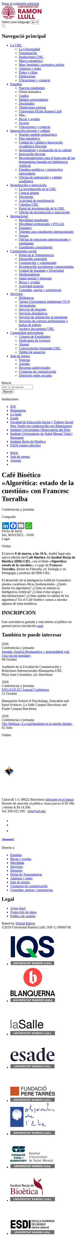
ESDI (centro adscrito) (25, 445)
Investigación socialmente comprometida (46, 266)
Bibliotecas (26, 298)
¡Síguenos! (8, 839)
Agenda (24, 364)
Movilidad (17, 863)
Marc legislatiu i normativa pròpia (41, 64)
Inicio (14, 453)
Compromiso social (23, 251)
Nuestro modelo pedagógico (38, 134)
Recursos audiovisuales (34, 367)
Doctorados (26, 103)
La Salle (15, 414)
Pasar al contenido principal (20, 3)
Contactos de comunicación (37, 371)
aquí (40, 626)
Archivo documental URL (36, 329)
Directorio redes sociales (35, 375)
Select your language (16, 22)
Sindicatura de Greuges (34, 340)
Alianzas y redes (30, 68)
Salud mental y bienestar (35, 278)
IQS (13, 406)
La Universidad (29, 49)
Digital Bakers (25, 923)
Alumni (24, 344)
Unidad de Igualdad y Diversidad (41, 270)
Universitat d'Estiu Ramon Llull (40, 111)
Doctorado (26, 197)
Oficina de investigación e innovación (44, 212)
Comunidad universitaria (26, 333)
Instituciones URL (31, 57)
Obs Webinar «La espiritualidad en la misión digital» (37, 724)
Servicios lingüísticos (33, 313)
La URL (16, 45)
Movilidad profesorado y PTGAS (41, 224)
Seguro (23, 235)
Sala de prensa (20, 356)
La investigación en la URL (37, 189)
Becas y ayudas (29, 119)
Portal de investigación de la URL (42, 208)
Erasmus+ (25, 228)
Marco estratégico (31, 61)
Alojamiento (27, 305)
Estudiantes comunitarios (35, 247)
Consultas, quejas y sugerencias (40, 290)
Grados (24, 96)
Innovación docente (32, 154)
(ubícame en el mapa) (59, 799)
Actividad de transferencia (36, 200)
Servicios (16, 294)
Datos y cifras (28, 72)
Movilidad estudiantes (33, 220)
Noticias (24, 360)
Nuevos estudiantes (32, 88)
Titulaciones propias (32, 107)
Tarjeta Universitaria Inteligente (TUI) (44, 301)
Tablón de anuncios (32, 352)
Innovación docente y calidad (30, 131)
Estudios (16, 84)
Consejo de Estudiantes (34, 336)
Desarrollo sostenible (33, 259)
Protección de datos (23, 912)
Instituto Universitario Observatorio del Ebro (40, 430)
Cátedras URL (28, 204)
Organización (28, 53)
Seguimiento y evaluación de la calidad (45, 150)
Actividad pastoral (31, 286)
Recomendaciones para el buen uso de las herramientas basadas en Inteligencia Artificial (47, 161)
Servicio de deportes (32, 309)
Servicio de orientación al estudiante (43, 317)
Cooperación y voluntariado (37, 263)
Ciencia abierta (29, 193)
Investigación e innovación (28, 185)
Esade (14, 418)
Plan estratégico (29, 138)
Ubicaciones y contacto (34, 80)
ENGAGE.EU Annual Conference (25, 689)
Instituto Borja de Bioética (28, 441)
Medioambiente (29, 274)
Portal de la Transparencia (36, 255)
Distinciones (27, 76)
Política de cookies (23, 916)
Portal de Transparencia (26, 874)
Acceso (24, 123)
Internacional (19, 216)
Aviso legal (17, 908)
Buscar (6, 383)
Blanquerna (18, 410)
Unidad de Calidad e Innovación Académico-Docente (41, 144)
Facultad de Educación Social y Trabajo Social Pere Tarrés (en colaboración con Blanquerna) (41, 424)
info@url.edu (37, 811)
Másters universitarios (33, 99)
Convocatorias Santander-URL (40, 348)
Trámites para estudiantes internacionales (46, 232)
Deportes (16, 870)
